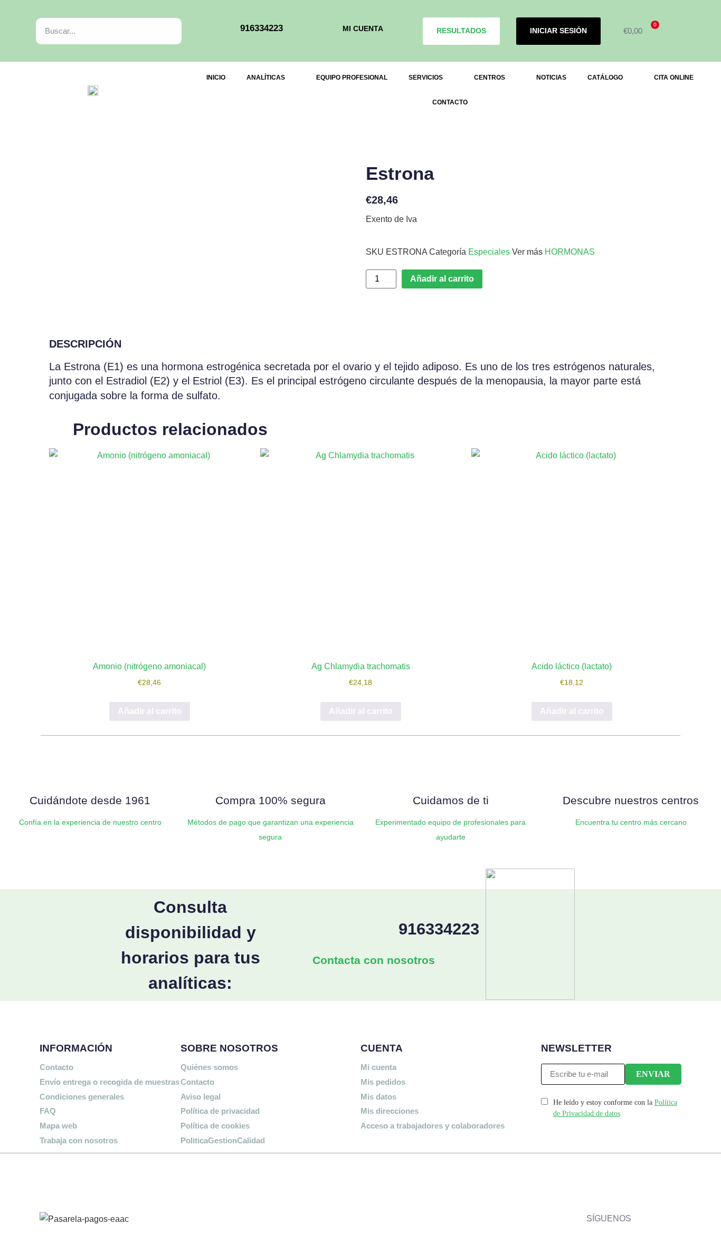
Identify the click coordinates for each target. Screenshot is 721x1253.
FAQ (48, 1110)
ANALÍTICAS (265, 77)
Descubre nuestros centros (631, 800)
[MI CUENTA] (327, 31)
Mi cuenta (378, 1067)
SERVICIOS (426, 77)
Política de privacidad (220, 1110)
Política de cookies (215, 1125)
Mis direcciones (389, 1110)
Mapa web (58, 1125)
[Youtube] (675, 1209)
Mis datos (378, 1096)
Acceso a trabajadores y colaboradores (432, 1125)
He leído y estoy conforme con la (615, 1107)
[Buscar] (162, 31)
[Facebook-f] (644, 1178)
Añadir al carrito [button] (150, 711)
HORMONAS (570, 251)
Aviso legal (201, 1096)
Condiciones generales (82, 1096)
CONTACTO (450, 102)
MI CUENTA (363, 29)
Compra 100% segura (270, 800)
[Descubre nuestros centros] (631, 768)
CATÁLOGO (605, 77)
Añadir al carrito (442, 278)
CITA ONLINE (674, 77)
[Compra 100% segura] (270, 768)
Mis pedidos (382, 1081)
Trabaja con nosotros (79, 1140)
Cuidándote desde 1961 (90, 800)
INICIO (215, 77)
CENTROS (489, 77)
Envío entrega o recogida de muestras (109, 1081)
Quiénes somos (209, 1067)
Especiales (489, 251)
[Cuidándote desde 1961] (90, 768)
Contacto (56, 1067)
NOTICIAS (551, 77)
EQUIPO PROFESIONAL (351, 77)
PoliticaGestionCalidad (223, 1140)
